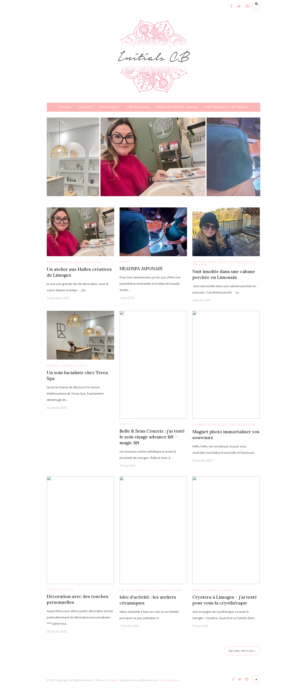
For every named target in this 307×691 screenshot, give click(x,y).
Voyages (200, 265)
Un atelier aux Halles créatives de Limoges (79, 272)
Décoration (57, 262)
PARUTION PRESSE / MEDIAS (177, 107)
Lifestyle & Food (241, 262)
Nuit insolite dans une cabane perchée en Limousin (223, 274)
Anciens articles (241, 650)
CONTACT (85, 107)
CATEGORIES (108, 107)
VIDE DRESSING (138, 107)
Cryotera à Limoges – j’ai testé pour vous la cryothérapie (224, 600)
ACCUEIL (66, 107)
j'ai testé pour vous (85, 262)
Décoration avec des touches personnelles (77, 599)
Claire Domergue (169, 680)
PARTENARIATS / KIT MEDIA (226, 107)
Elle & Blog (110, 680)
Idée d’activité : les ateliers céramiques (148, 600)
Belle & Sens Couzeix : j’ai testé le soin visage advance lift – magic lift (152, 436)
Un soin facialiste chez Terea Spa (77, 375)
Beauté (125, 262)
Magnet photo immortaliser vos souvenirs (225, 434)
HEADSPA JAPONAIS (141, 268)
